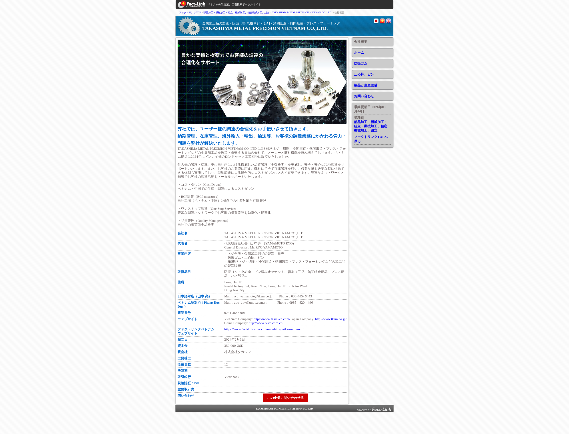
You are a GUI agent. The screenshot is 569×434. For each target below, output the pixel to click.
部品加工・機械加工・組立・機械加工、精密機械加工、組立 (236, 12)
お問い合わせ (364, 96)
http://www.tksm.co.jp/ (331, 319)
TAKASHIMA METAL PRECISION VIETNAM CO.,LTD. (302, 12)
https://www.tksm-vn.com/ (272, 319)
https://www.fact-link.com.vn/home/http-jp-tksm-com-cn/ (263, 329)
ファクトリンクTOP (190, 12)
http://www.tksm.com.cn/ (266, 323)
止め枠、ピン (364, 74)
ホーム (359, 52)
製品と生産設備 (365, 85)
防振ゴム (360, 63)
